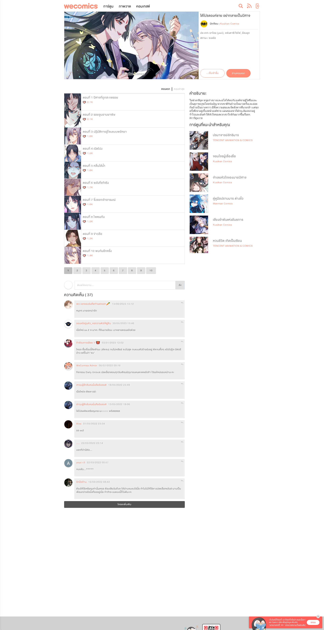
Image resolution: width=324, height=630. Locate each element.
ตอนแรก (165, 89)
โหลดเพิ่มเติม (124, 504)
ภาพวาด (125, 6)
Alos (79, 424)
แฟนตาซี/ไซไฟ (233, 33)
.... (78, 443)
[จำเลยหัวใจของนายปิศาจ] (199, 182)
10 (151, 270)
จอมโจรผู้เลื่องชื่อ (224, 156)
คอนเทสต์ (143, 6)
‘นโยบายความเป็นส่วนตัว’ (295, 625)
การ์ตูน (108, 6)
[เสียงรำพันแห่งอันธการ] (199, 224)
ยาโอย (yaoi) (217, 33)
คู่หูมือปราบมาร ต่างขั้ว (228, 198)
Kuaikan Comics (222, 161)
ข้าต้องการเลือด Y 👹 (88, 343)
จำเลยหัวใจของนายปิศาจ (230, 177)
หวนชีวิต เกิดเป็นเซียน (227, 240)
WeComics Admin (86, 365)
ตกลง (313, 622)
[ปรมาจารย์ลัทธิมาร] (199, 140)
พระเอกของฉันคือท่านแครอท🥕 (93, 304)
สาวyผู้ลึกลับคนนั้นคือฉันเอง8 (91, 385)
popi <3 (80, 462)
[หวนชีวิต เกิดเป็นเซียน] (199, 246)
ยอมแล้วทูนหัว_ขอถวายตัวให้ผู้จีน (93, 323)
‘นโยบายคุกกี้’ (274, 625)
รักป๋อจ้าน (81, 482)
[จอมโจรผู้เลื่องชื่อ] (199, 161)
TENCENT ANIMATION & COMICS (233, 140)
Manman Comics (223, 203)
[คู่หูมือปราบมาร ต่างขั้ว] (199, 203)
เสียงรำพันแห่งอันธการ (228, 219)
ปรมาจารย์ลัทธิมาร (226, 135)
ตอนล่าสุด (179, 89)
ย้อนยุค (246, 33)
